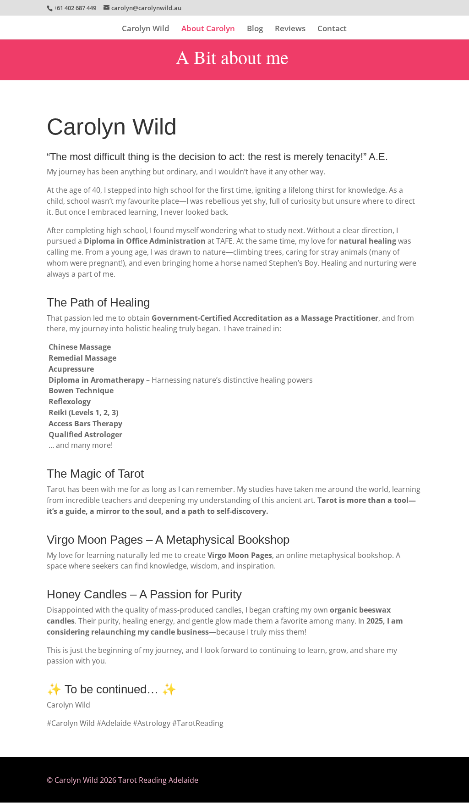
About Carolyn (208, 29)
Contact (332, 29)
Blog (255, 29)
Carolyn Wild (145, 29)
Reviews (290, 29)
